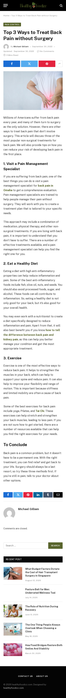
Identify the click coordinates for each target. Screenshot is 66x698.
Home (6, 15)
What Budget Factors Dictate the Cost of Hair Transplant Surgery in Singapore (42, 572)
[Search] (61, 5)
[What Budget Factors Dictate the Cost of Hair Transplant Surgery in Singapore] (13, 573)
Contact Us (25, 676)
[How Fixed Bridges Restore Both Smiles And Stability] (13, 649)
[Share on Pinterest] (47, 64)
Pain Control (12, 25)
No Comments (47, 51)
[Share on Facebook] (11, 64)
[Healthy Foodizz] (33, 5)
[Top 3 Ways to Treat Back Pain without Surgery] (33, 90)
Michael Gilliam (21, 46)
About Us (42, 676)
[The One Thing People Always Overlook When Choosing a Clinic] (13, 629)
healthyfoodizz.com (13, 688)
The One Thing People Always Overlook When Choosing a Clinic (42, 628)
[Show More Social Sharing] (59, 64)
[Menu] (5, 5)
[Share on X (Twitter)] (29, 64)
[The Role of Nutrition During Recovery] (13, 610)
